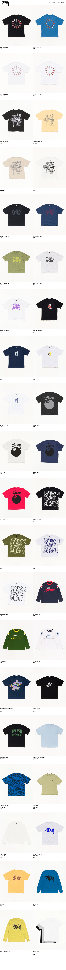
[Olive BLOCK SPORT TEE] (16, 262)
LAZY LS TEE (3, 854)
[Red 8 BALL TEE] (16, 498)
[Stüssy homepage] (5, 3)
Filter (48, 2)
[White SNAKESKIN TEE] (16, 592)
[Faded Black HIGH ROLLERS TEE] (16, 120)
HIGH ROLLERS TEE (4, 141)
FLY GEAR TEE (36, 708)
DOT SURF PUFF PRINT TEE (6, 708)
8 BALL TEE (36, 425)
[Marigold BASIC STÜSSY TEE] (16, 881)
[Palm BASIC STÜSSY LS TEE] (16, 930)
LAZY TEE (35, 805)
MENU (62, 2)
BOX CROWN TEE (4, 757)
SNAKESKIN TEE (37, 519)
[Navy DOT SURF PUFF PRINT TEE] (16, 687)
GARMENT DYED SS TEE (39, 757)
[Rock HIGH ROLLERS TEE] (16, 167)
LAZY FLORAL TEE (4, 805)
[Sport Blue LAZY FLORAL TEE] (16, 784)
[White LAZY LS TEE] (16, 832)
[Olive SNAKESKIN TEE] (16, 545)
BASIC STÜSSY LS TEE (38, 903)
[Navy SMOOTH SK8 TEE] (16, 356)
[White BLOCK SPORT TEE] (16, 309)
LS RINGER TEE (36, 614)
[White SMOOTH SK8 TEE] (16, 403)
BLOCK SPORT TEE (4, 236)
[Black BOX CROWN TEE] (16, 735)
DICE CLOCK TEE (4, 47)
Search (54, 2)
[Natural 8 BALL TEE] (16, 451)
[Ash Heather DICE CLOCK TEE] (16, 73)
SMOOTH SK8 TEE (37, 330)
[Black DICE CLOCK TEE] (16, 25)
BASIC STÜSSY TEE (37, 854)
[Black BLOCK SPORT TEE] (16, 214)
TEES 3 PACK (36, 951)
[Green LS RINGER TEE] (16, 640)
